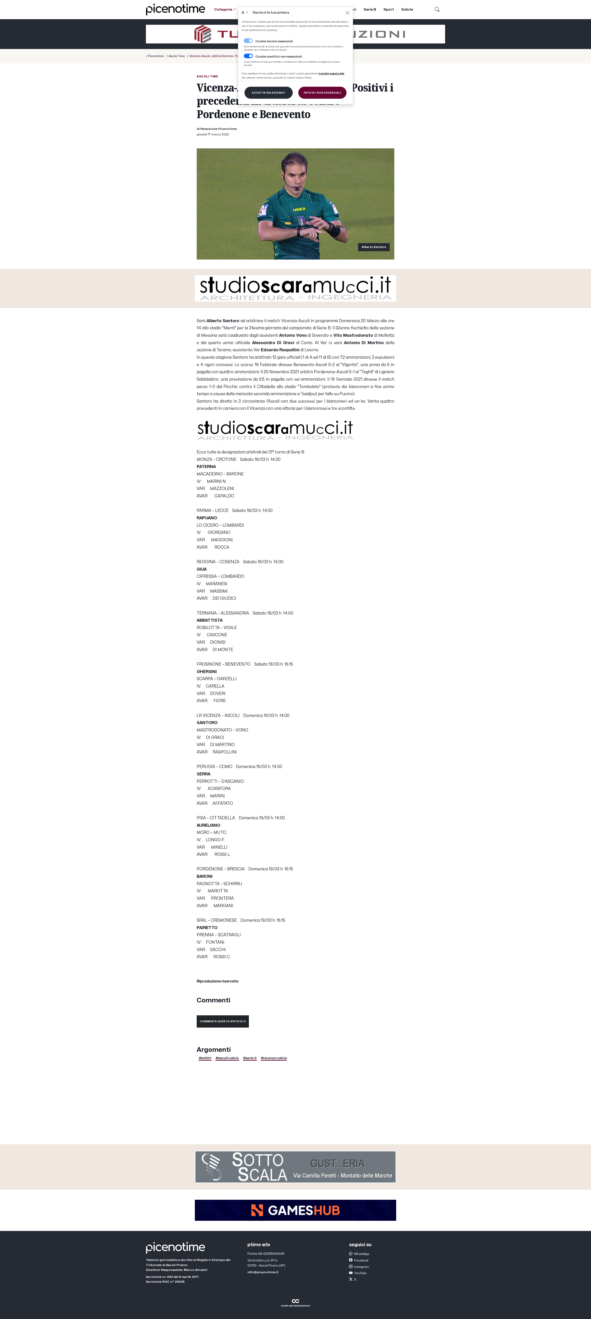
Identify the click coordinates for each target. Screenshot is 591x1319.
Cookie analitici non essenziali (278, 56)
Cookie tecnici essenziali (274, 41)
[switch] (248, 56)
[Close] (347, 12)
